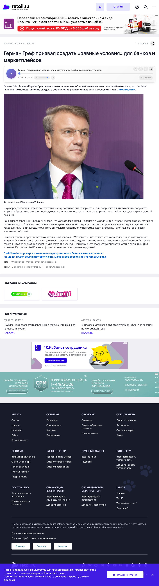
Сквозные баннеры (21, 461)
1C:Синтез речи (145, 78)
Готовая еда (122, 425)
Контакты (62, 546)
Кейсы (14, 435)
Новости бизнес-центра (58, 456)
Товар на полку (19, 476)
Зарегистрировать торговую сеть (126, 458)
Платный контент (20, 471)
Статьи (15, 420)
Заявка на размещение (23, 456)
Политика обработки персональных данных (33, 538)
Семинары (87, 420)
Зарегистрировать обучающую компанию (58, 498)
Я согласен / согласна (125, 575)
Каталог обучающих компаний (92, 427)
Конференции (53, 435)
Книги (120, 487)
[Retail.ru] (41, 7)
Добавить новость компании (20, 503)
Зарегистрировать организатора (91, 498)
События (52, 414)
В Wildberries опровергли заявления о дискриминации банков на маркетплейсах (54, 253)
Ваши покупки (89, 456)
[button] (27, 414)
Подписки (87, 461)
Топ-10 (119, 498)
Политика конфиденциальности (27, 533)
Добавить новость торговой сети (125, 466)
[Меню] (154, 6)
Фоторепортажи (19, 440)
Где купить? (122, 508)
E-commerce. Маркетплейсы (26, 266)
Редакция (41, 546)
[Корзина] (100, 7)
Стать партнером (125, 430)
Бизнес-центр (56, 451)
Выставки (51, 430)
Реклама (17, 451)
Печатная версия (20, 466)
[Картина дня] (137, 7)
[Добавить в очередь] (146, 69)
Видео (119, 435)
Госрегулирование (54, 266)
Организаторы (53, 425)
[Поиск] (145, 7)
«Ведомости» (126, 89)
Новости (15, 425)
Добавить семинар (56, 504)
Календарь (51, 420)
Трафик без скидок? (126, 503)
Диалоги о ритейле (126, 420)
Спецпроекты (125, 414)
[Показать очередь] (151, 69)
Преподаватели (90, 433)
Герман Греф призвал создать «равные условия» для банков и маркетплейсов (60, 70)
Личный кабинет (93, 451)
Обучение (88, 414)
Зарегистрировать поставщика (21, 495)
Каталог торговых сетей (58, 461)
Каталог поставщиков (57, 466)
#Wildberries (17, 261)
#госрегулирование (45, 261)
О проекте (20, 546)
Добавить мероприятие (94, 504)
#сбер (29, 261)
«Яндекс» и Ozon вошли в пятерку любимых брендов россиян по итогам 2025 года (55, 256)
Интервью (16, 430)
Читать (16, 414)
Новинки (120, 493)
